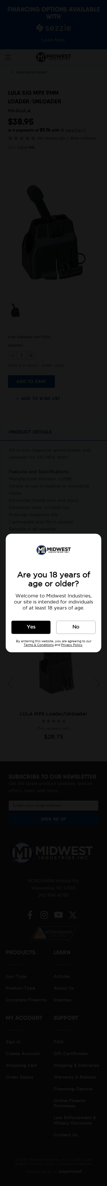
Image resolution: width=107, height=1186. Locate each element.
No (75, 627)
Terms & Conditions (39, 645)
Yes (31, 627)
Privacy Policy (71, 645)
